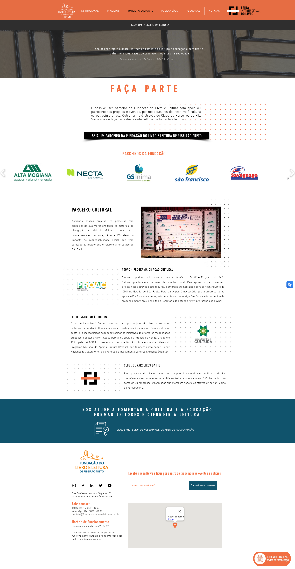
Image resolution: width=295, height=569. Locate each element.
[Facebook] (83, 485)
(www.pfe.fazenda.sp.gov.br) (205, 301)
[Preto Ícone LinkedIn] (92, 485)
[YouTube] (109, 485)
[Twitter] (101, 485)
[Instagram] (74, 485)
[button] (146, 135)
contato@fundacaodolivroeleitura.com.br (96, 514)
